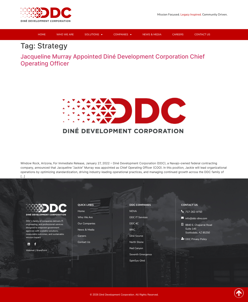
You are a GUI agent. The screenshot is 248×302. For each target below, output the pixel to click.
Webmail (30, 250)
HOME (42, 34)
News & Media (86, 229)
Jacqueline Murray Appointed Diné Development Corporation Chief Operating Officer (113, 60)
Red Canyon (136, 248)
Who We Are (85, 217)
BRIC (132, 229)
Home (81, 211)
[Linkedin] (28, 244)
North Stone (136, 242)
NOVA (133, 211)
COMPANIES (120, 34)
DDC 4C (134, 223)
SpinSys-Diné (137, 260)
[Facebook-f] (35, 244)
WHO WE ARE (65, 34)
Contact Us (84, 242)
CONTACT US (202, 34)
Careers (82, 236)
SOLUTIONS (92, 34)
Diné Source (136, 236)
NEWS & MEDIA (152, 34)
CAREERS (178, 34)
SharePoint (41, 250)
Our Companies (86, 223)
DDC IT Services (138, 217)
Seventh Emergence (140, 254)
